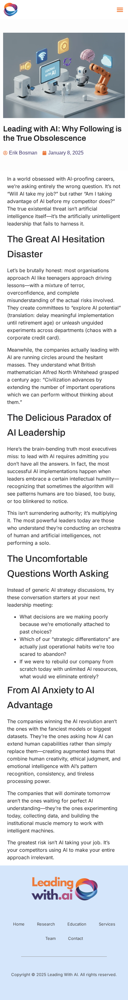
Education (76, 924)
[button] (120, 9)
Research (46, 924)
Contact (75, 938)
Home (19, 924)
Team (50, 938)
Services (107, 924)
